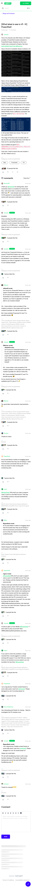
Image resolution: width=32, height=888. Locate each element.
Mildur (5, 520)
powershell (14, 163)
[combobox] (16, 8)
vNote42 (6, 34)
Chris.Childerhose (8, 707)
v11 (23, 163)
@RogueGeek (5, 492)
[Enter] (3, 8)
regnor (5, 489)
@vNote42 (11, 187)
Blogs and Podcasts (9, 13)
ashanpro (6, 784)
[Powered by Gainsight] (16, 876)
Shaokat (6, 433)
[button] (2, 4)
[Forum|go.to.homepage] (7, 3)
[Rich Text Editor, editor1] (16, 823)
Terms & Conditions (8, 880)
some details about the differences (11, 46)
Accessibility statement (22, 880)
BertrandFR (7, 183)
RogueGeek (7, 456)
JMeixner (6, 285)
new (4, 163)
